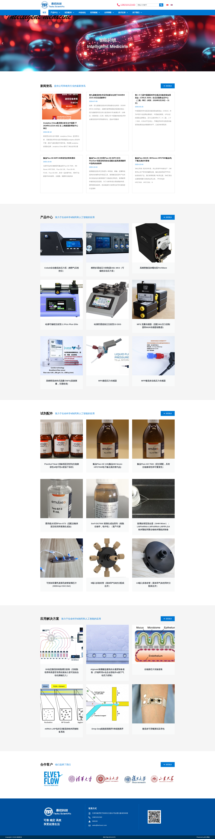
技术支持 (122, 12)
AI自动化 (82, 12)
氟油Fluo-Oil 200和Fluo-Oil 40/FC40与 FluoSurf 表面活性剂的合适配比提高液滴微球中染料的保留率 (107, 160)
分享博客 (108, 12)
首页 (44, 12)
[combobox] (147, 4)
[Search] (161, 4)
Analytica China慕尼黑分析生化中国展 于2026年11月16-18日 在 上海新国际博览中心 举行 (60, 125)
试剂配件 (68, 12)
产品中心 (54, 12)
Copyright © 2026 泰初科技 (13, 837)
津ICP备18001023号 (109, 837)
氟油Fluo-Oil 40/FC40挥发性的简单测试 (59, 158)
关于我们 (136, 12)
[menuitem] (167, 4)
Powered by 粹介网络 (203, 837)
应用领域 (93, 12)
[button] (2, 43)
